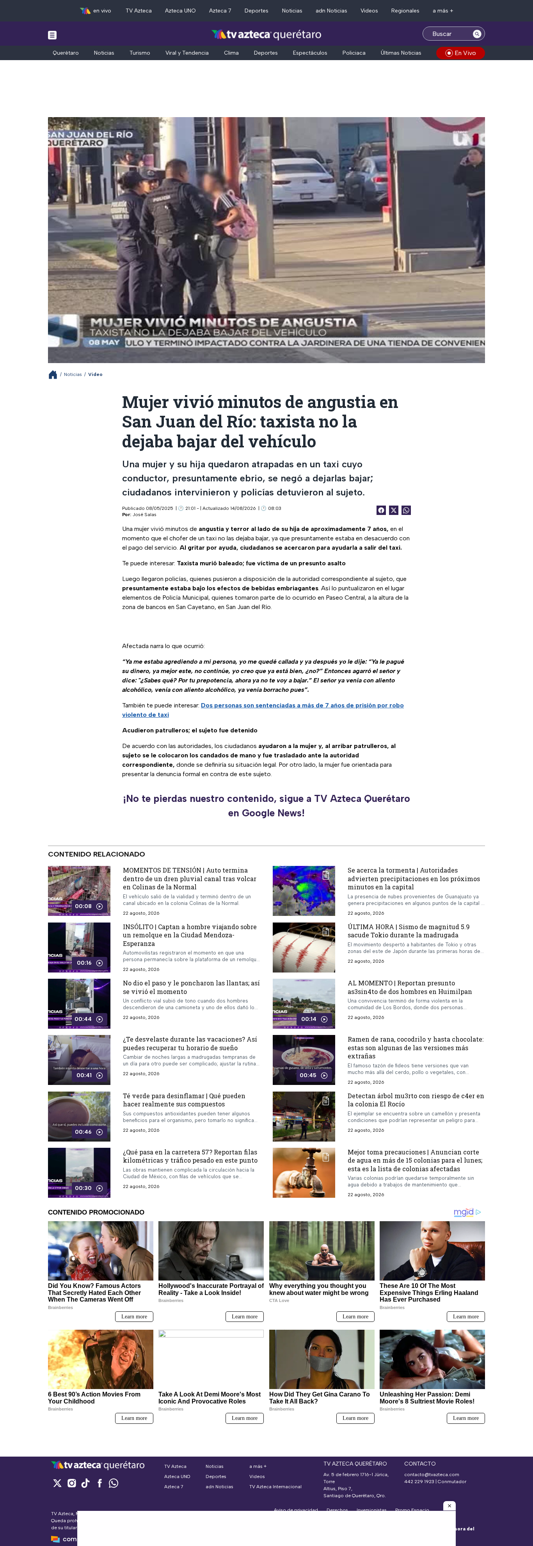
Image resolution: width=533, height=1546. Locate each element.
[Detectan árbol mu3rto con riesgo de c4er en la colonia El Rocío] (304, 1117)
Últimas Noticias (401, 53)
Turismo (140, 53)
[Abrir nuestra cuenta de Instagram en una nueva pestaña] (71, 1483)
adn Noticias (331, 10)
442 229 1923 (419, 1481)
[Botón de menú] (52, 34)
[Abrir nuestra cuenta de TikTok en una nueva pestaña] (85, 1483)
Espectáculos (310, 53)
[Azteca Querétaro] (266, 34)
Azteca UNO (180, 10)
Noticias (292, 10)
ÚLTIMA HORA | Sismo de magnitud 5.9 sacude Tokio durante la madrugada (409, 931)
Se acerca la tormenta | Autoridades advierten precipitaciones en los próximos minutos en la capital (414, 878)
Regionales (405, 10)
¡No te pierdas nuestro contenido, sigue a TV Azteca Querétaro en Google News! (266, 806)
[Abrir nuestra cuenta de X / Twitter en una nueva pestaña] (57, 1483)
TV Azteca (139, 10)
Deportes (256, 10)
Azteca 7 (220, 10)
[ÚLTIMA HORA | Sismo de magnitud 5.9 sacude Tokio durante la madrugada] (304, 947)
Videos (369, 10)
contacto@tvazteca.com (431, 1474)
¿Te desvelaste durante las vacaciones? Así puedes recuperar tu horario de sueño (190, 1043)
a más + (443, 10)
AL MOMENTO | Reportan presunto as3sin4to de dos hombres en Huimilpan (410, 987)
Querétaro (66, 53)
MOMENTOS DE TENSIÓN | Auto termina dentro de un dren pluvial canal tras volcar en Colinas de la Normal (189, 878)
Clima (231, 53)
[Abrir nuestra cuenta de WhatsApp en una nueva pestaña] (113, 1483)
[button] (449, 1505)
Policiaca (354, 53)
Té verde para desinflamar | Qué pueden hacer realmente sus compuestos (184, 1100)
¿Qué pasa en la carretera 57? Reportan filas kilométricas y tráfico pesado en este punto (190, 1156)
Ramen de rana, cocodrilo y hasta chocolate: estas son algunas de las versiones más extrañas (415, 1047)
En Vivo (465, 53)
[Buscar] (477, 33)
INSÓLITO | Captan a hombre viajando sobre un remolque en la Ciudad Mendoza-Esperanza (190, 935)
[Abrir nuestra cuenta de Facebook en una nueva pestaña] (99, 1483)
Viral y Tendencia (187, 53)
